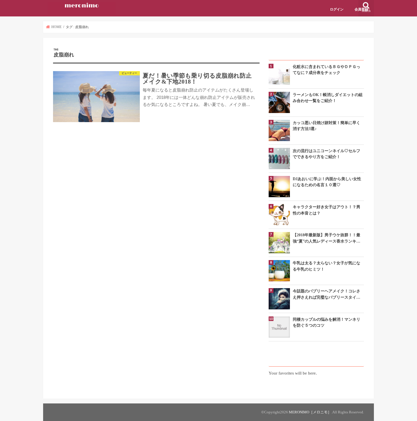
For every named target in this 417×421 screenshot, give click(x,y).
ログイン (337, 9)
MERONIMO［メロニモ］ (310, 412)
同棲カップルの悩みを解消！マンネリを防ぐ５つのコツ (326, 322)
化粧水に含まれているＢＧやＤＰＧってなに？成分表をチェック (326, 69)
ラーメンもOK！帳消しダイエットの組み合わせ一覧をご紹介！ (328, 97)
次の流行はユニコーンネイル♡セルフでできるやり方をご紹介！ (326, 153)
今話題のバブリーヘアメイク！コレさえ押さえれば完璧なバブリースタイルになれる (326, 294)
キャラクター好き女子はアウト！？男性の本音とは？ (326, 210)
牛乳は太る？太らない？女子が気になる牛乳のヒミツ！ (326, 266)
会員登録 (361, 9)
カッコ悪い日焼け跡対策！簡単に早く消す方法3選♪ (326, 125)
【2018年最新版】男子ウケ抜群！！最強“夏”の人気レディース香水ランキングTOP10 (326, 238)
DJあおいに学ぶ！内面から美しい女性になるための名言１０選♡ (327, 182)
